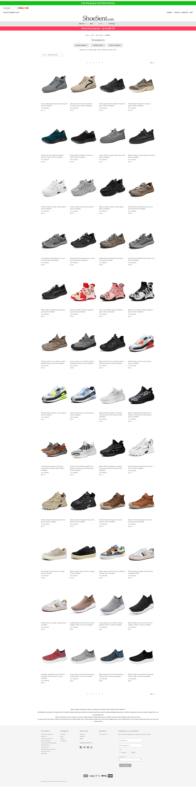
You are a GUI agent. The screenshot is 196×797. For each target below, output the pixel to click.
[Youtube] (88, 747)
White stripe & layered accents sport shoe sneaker (140, 467)
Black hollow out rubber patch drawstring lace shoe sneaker (111, 362)
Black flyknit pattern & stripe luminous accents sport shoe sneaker (110, 468)
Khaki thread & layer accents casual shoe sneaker (110, 521)
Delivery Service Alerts (48, 749)
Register (185, 12)
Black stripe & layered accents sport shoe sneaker (82, 521)
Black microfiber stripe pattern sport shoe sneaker (140, 311)
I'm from (122, 757)
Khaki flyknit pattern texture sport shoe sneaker (139, 105)
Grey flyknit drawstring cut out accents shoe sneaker (53, 259)
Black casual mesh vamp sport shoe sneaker (111, 208)
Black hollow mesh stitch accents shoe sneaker (141, 156)
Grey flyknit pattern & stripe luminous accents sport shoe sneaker (52, 468)
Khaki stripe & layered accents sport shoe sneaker (53, 521)
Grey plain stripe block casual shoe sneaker (53, 572)
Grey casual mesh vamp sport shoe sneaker (82, 208)
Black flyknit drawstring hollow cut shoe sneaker (53, 311)
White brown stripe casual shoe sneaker (53, 624)
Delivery (82, 734)
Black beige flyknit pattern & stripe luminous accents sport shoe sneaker (140, 415)
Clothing (111, 24)
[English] (27, 8)
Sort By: (44, 55)
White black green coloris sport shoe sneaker (53, 414)
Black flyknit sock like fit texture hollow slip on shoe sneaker (140, 675)
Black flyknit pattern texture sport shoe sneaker (81, 156)
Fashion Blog (45, 741)
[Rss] (91, 747)
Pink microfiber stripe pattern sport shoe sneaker (111, 311)
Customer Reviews (47, 734)
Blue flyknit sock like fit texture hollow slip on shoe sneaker (111, 675)
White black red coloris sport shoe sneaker (139, 362)
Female (123, 752)
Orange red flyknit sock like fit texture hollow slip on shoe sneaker (53, 676)
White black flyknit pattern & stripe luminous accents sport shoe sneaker (82, 468)
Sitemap (44, 753)
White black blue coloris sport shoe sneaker (82, 414)
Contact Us (45, 747)
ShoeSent (50, 781)
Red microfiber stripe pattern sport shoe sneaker (82, 311)
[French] (20, 8)
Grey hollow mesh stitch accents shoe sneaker (112, 156)
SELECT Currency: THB (11, 12)
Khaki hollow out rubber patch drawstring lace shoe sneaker (53, 362)
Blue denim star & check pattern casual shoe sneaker (112, 572)
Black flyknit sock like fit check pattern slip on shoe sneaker (140, 624)
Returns (82, 736)
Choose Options (54, 87)
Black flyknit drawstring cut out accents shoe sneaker (82, 259)
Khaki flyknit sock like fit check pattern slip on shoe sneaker (82, 624)
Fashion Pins (45, 745)
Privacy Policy (45, 751)
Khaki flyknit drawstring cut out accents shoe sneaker (140, 208)
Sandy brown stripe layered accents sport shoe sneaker (81, 105)
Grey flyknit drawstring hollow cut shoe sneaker (141, 259)
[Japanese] (25, 8)
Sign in (176, 12)
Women (82, 24)
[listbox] (56, 54)
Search (169, 12)
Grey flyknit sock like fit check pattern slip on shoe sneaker (111, 624)
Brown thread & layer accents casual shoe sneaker (140, 521)
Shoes (101, 24)
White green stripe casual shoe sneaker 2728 (140, 572)
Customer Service (47, 738)
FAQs (81, 738)
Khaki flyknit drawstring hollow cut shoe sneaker (111, 259)
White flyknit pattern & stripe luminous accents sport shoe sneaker (110, 415)
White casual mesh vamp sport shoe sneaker (53, 208)
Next (151, 63)
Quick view (52, 80)
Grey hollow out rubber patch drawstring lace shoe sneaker (82, 362)
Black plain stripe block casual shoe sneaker (82, 572)
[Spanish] (22, 8)
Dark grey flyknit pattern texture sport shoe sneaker (112, 105)
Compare (53, 84)
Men (91, 24)
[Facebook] (81, 747)
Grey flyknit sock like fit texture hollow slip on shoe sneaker (82, 675)
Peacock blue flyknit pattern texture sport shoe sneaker (52, 156)
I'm (120, 749)
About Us (44, 736)
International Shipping (48, 743)
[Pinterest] (84, 747)
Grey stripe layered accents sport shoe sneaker (54, 105)
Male (133, 752)
